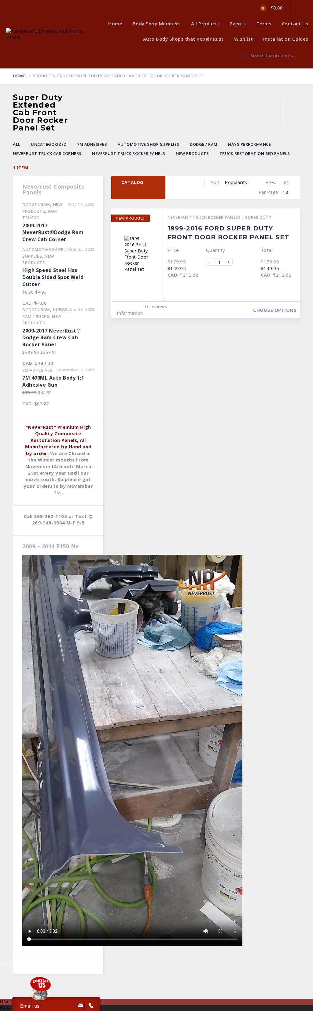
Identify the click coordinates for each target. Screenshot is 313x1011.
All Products (205, 23)
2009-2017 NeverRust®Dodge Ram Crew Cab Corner (53, 232)
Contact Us (295, 23)
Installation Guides (285, 39)
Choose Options (274, 310)
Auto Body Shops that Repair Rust (183, 39)
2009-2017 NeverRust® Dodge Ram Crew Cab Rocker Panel (51, 337)
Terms (264, 23)
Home (115, 23)
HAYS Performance (249, 144)
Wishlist (243, 39)
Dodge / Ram (204, 144)
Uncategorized (49, 144)
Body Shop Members (157, 23)
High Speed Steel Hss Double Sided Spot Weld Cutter (52, 277)
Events (238, 23)
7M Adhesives (92, 144)
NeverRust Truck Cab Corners (47, 153)
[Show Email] (80, 1006)
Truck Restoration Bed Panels (254, 153)
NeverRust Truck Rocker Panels (128, 153)
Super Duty (258, 217)
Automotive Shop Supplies (148, 144)
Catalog (132, 182)
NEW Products (192, 153)
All (16, 144)
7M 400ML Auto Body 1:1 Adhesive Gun (53, 381)
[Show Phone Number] (91, 1006)
